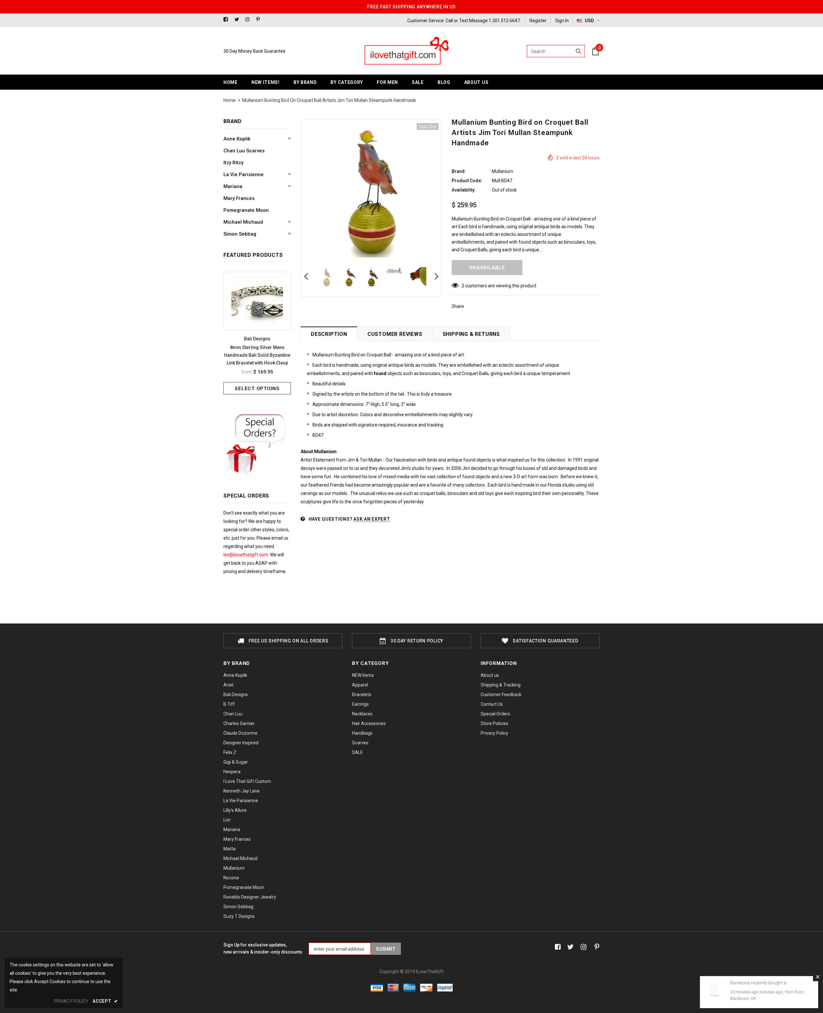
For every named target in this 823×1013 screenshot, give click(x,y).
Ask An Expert (371, 519)
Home (229, 100)
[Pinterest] (260, 20)
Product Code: (467, 180)
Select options (257, 388)
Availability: (464, 190)
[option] (257, 333)
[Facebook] (227, 20)
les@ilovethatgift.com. (246, 554)
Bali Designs (257, 338)
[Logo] (406, 51)
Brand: (459, 171)
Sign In (562, 20)
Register (538, 20)
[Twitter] (238, 20)
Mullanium (502, 171)
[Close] (817, 976)
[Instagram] (249, 20)
